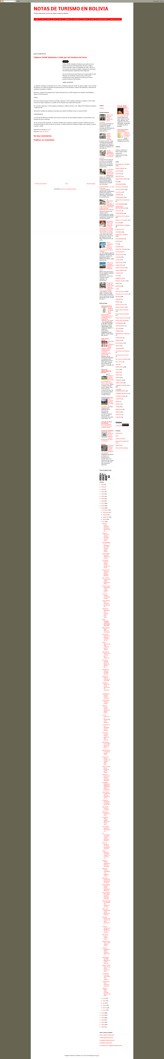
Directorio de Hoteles (102, 19)
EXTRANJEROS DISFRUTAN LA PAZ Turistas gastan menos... (106, 547)
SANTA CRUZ (119, 367)
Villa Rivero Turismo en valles (106, 813)
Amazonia (118, 173)
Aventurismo (119, 433)
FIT (116, 244)
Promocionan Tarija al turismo (106, 702)
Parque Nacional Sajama (122, 314)
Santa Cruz (85, 19)
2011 (102, 1020)
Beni (43, 19)
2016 (102, 505)
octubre (105, 514)
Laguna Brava (119, 265)
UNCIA (117, 401)
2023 (102, 489)
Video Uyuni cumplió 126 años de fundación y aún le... (106, 795)
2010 (102, 1022)
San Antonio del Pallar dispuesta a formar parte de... (106, 960)
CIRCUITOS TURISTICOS (123, 200)
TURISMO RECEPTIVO (122, 393)
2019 (102, 498)
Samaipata (118, 348)
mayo (104, 1000)
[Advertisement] (82, 35)
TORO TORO (119, 382)
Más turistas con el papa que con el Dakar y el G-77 (106, 745)
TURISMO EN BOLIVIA (106, 1043)
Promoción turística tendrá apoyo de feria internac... (105, 736)
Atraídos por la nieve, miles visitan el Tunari (106, 943)
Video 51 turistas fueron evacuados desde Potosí (106, 709)
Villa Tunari (119, 414)
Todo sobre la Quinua (105, 339)
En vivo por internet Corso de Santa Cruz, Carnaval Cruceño (106, 426)
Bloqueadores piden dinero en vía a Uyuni (106, 630)
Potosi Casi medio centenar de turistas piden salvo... (106, 760)
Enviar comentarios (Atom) (69, 189)
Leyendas (118, 273)
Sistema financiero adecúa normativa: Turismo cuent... (105, 536)
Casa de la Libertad (121, 186)
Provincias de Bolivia (107, 430)
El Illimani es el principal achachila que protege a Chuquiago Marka (107, 266)
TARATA (118, 375)
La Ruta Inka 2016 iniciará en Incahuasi (105, 984)
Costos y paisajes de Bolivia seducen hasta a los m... (106, 951)
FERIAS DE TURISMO (122, 234)
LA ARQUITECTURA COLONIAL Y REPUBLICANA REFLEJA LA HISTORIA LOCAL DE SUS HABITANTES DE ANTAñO (107, 204)
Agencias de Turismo (115, 19)
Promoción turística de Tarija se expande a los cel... (106, 637)
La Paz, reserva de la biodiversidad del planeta (106, 718)
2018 (102, 501)
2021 (102, 494)
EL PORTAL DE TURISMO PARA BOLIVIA (111, 1045)
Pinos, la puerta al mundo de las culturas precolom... (106, 845)
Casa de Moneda (120, 189)
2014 (102, 1013)
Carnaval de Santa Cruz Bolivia (106, 422)
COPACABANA (120, 213)
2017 (102, 503)
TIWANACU (119, 380)
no (116, 288)
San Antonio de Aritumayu (122, 351)
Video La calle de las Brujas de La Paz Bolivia (106, 769)
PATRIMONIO (119, 323)
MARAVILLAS (119, 278)
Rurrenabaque (119, 343)
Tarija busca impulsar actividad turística (105, 672)
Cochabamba (76, 19)
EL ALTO (118, 222)
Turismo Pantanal (120, 438)
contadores (119, 425)
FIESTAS (118, 241)
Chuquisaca (67, 19)
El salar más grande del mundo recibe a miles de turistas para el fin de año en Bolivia (107, 286)
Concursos (118, 210)
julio (104, 521)
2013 (102, 1015)
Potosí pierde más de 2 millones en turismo (106, 556)
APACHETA (119, 176)
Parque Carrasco (120, 304)
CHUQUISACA (119, 197)
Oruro (54, 19)
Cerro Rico (118, 192)
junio (104, 998)
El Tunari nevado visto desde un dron (106, 596)
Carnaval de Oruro (106, 306)
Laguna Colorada (120, 267)
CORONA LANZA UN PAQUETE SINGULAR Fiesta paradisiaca (106, 786)
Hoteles (103, 444)
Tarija (60, 19)
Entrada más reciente (41, 183)
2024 (102, 487)
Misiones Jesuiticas (121, 280)
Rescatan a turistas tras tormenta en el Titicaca (106, 880)
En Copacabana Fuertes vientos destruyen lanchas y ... (106, 837)
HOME (36, 19)
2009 (102, 1024)
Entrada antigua (91, 183)
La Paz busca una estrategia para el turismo (106, 727)
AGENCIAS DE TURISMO (122, 164)
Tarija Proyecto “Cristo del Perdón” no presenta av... (106, 854)
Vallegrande (119, 409)
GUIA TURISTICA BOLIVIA (107, 1035)
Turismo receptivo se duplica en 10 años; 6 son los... (106, 929)
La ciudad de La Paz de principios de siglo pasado (110, 171)
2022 (102, 491)
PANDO (118, 302)
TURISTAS (118, 399)
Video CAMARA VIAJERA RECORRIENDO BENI (106, 622)
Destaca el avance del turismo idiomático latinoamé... (106, 777)
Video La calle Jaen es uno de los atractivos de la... (106, 968)
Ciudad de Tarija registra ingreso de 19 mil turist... (105, 821)
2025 (102, 484)
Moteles (118, 283)
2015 (102, 508)
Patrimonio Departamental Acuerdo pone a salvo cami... (106, 613)
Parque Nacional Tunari (122, 318)
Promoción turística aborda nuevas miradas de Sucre (106, 564)
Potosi (48, 19)
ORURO (118, 296)
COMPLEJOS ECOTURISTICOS (120, 207)
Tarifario (102, 108)
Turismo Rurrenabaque (122, 448)
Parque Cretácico (120, 307)
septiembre (106, 517)
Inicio (66, 183)
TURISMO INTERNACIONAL (120, 390)
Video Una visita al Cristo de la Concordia (106, 678)
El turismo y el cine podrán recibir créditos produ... (106, 588)
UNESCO (118, 404)
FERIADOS (119, 232)
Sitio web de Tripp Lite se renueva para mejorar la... (106, 654)
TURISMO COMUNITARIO (123, 385)
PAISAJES (118, 299)
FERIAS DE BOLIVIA (107, 397)
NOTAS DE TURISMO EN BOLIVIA (71, 9)
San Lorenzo (119, 361)
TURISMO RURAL (120, 396)
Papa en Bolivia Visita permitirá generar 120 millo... (106, 992)
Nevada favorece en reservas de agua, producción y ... (106, 920)
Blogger (97, 1055)
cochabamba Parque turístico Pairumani (105, 696)
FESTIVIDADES (120, 238)
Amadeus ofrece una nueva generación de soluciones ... (106, 687)
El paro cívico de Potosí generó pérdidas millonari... (106, 572)
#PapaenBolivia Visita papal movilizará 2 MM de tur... (106, 887)
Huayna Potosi (119, 254)
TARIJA (118, 377)
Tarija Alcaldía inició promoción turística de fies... (106, 603)
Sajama (118, 345)
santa (117, 364)
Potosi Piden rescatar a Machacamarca (106, 829)
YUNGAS (118, 417)
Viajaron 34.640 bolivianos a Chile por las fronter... (106, 863)
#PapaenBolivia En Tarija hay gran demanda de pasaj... (106, 895)
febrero (105, 1007)
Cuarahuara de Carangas (122, 216)
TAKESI (118, 372)
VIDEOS (118, 412)
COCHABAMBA (120, 204)
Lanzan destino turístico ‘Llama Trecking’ (109, 136)
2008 (102, 1027)
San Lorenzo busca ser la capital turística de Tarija (106, 580)
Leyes (117, 275)
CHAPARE (118, 194)
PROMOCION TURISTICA (123, 333)
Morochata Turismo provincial (105, 808)
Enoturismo (119, 229)
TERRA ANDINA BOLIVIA (106, 1037)
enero (104, 1010)
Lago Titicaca (119, 262)
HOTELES (118, 252)
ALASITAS (118, 171)
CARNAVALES (119, 184)
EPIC (117, 436)
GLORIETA (119, 246)
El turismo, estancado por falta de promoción (106, 802)
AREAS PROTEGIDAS (122, 179)
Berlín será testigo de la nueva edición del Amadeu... (106, 911)
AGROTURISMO (120, 168)
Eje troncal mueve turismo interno (105, 937)
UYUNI (117, 406)
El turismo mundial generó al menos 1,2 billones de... (105, 663)
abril (104, 1003)
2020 (102, 496)
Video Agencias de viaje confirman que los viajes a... (106, 646)
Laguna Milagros (120, 270)
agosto (105, 519)
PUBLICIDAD (119, 338)
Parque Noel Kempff (121, 320)
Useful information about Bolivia (122, 130)
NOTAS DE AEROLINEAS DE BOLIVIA (106, 371)
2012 (102, 1017)
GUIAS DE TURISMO (121, 249)
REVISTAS (118, 340)
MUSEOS (118, 286)
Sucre (117, 369)
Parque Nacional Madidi (122, 309)
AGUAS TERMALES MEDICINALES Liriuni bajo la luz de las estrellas (107, 154)
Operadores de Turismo (122, 294)
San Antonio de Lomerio (122, 355)
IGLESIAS (118, 257)
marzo (105, 1005)
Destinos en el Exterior (122, 220)
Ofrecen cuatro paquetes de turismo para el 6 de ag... (106, 527)
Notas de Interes (43, 131)
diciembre (105, 510)
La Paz (92, 19)
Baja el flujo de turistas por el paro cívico (106, 752)
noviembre (106, 512)
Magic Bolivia (119, 445)
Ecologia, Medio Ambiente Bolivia (122, 106)
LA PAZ (117, 259)
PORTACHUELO (120, 326)
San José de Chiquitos (122, 359)
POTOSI (118, 328)
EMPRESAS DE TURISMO (123, 225)
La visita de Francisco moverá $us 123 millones (106, 976)
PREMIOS (118, 331)
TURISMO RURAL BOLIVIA (107, 1040)
